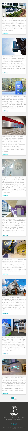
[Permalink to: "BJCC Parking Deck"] (14, 208)
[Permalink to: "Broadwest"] (14, 10)
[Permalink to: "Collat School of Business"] (14, 367)
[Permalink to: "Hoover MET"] (14, 86)
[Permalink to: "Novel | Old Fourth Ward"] (14, 287)
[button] (22, 3)
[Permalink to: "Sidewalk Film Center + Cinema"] (14, 249)
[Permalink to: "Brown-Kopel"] (14, 167)
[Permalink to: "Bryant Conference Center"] (14, 125)
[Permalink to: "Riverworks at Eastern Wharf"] (14, 46)
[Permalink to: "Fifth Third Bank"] (14, 327)
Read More (5, 33)
